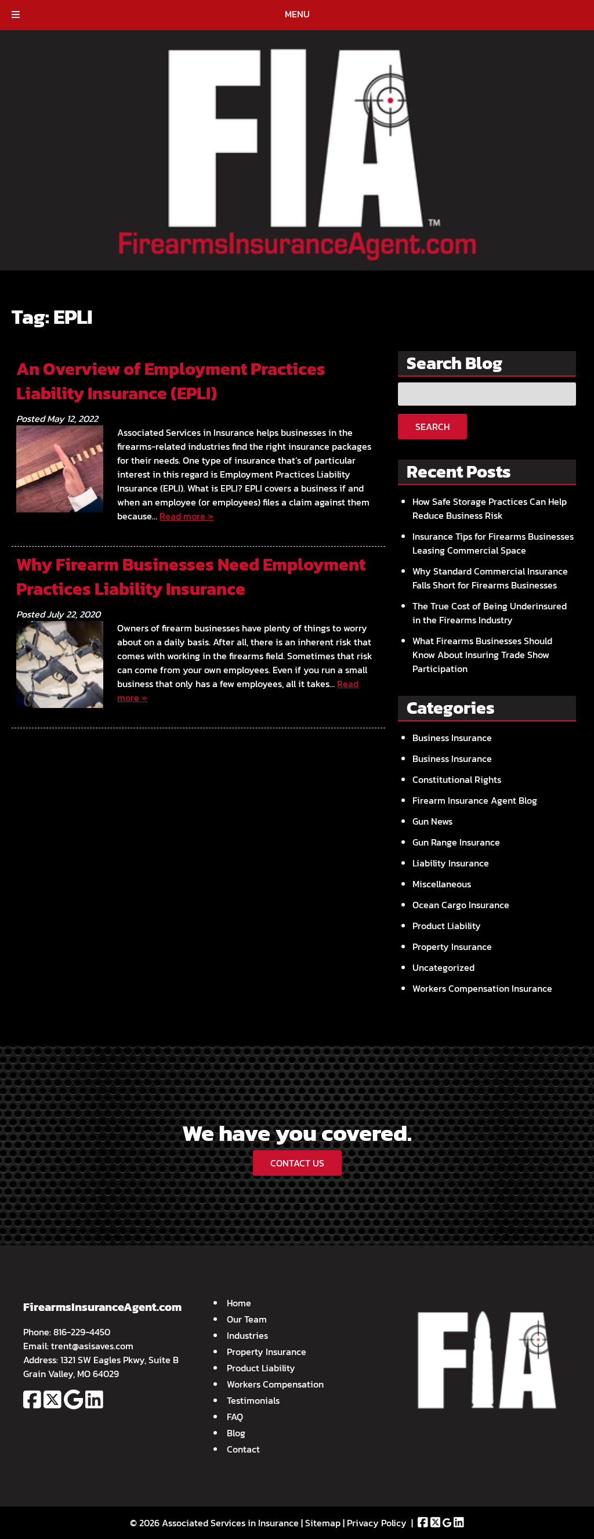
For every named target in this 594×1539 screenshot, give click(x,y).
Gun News (432, 821)
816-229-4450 (81, 1332)
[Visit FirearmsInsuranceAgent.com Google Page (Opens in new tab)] (73, 1406)
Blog (236, 1433)
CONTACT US (297, 1163)
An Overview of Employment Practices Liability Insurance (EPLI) (170, 381)
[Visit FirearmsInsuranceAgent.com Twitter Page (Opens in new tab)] (52, 1406)
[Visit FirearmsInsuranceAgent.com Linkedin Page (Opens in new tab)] (94, 1406)
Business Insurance (452, 738)
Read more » (186, 516)
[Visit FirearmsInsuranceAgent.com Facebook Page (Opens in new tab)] (32, 1406)
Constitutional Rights (456, 779)
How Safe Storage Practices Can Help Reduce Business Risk (489, 508)
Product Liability (446, 926)
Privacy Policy (377, 1523)
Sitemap (323, 1523)
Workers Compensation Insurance (482, 988)
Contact (243, 1449)
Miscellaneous (441, 884)
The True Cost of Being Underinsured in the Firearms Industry (489, 613)
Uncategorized (443, 967)
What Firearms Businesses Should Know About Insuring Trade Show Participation (482, 654)
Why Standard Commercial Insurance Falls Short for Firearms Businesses (490, 578)
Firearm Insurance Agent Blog (474, 800)
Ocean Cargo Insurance (460, 905)
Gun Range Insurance (456, 842)
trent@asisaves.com (92, 1346)
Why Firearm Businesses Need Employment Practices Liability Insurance (190, 576)
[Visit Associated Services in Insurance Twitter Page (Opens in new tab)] (435, 1523)
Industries (247, 1335)
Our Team (247, 1319)
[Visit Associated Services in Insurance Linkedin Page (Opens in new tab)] (459, 1523)
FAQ (235, 1417)
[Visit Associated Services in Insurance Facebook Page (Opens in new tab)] (423, 1523)
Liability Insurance (450, 863)
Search (432, 426)
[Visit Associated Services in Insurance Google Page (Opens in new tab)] (447, 1523)
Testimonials (253, 1400)
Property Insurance (452, 946)
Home (239, 1303)
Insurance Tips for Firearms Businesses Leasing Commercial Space (493, 543)
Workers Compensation (275, 1384)
